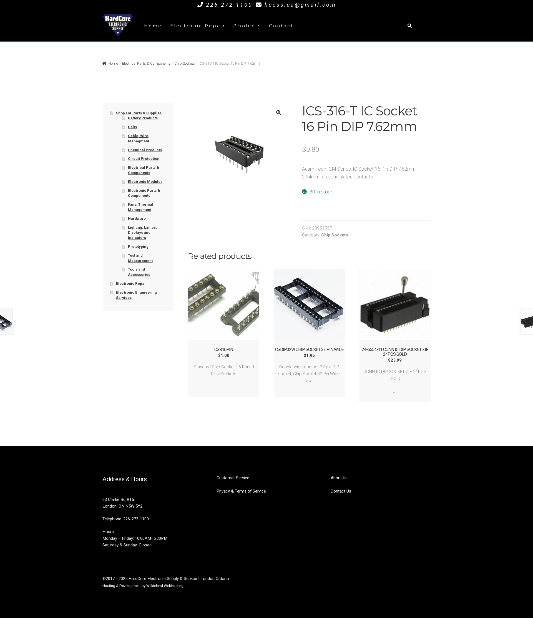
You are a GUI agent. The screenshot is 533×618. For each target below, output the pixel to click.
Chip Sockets (184, 63)
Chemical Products (145, 150)
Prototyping (138, 246)
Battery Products (143, 118)
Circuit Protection (143, 159)
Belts (132, 127)
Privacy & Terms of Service (241, 491)
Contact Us (341, 491)
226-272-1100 (229, 4)
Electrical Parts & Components (146, 63)
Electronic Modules (145, 182)
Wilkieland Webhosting (164, 586)
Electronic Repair (197, 25)
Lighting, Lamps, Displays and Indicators (142, 232)
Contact (281, 25)
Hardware (137, 218)
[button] (278, 112)
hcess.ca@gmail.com (300, 4)
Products (247, 25)
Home (153, 25)
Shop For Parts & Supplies (139, 113)
